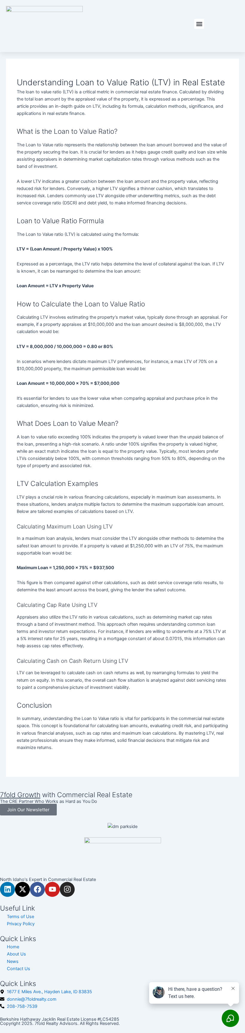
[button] (199, 24)
